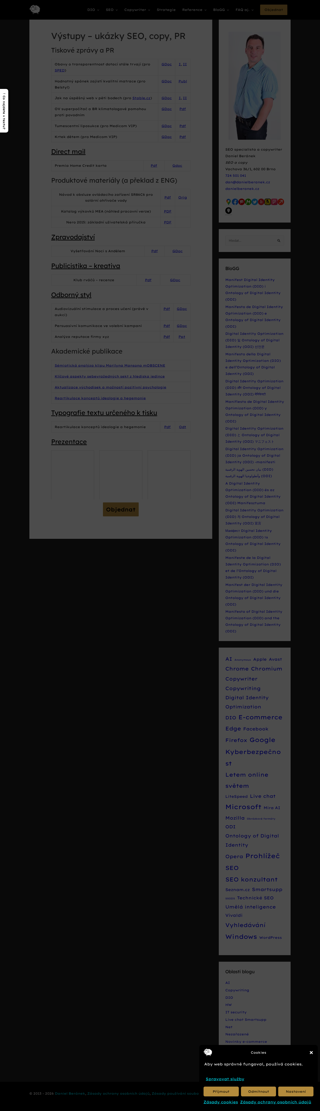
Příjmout (221, 1091)
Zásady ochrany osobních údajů (275, 1102)
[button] (311, 1052)
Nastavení (296, 1091)
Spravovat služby (225, 1079)
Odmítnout (258, 1091)
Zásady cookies (221, 1102)
